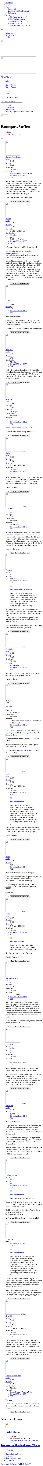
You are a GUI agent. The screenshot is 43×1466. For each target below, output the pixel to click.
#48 (11, 582)
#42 (11, 243)
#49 (11, 669)
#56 (11, 1118)
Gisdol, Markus (13, 1432)
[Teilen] (2, 138)
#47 (11, 529)
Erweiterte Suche (12, 97)
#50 (11, 727)
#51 (11, 794)
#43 (11, 313)
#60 (11, 1396)
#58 (11, 1245)
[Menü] (2, 29)
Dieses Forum (11, 87)
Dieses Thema (11, 85)
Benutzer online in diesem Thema (20, 1445)
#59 (11, 1336)
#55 (11, 1064)
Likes (8, 159)
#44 (11, 366)
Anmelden (9, 33)
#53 (11, 934)
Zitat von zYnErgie (17, 801)
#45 (11, 424)
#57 (11, 1187)
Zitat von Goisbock (17, 941)
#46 (11, 473)
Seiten (8, 93)
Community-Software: (16, 1464)
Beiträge (9, 163)
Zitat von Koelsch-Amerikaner (21, 589)
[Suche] (2, 75)
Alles (7, 81)
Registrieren (10, 35)
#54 (11, 999)
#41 (11, 177)
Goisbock (28, 751)
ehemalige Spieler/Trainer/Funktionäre (24, 1440)
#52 (11, 869)
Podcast (8, 887)
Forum (8, 91)
